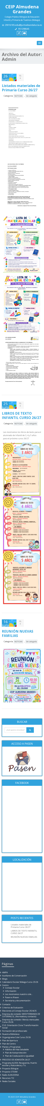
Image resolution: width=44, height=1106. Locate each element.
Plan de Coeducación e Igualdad (19, 1056)
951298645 (23, 28)
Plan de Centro (9, 1043)
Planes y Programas (11, 1047)
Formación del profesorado (14, 1031)
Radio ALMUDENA (10, 1075)
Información (10, 991)
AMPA (5, 972)
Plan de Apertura (10, 1040)
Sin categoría (31, 96)
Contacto (6, 1004)
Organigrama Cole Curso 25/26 (16, 1037)
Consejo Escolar (12, 988)
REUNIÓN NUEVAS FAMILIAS (17, 633)
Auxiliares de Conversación (14, 975)
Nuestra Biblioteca (10, 1034)
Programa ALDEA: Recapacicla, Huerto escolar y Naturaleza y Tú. (19, 1064)
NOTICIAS (18, 96)
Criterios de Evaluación (12, 1007)
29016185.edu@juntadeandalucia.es (23, 24)
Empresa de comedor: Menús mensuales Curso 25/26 (20, 1020)
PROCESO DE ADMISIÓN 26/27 (16, 1059)
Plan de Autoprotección (15, 1052)
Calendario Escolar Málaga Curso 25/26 (20, 982)
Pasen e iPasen (12, 997)
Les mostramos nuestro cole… (19, 994)
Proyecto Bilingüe (10, 1068)
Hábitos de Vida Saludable (17, 1049)
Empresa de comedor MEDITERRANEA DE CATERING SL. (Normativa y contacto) (21, 1015)
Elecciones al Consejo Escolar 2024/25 (19, 1011)
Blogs (4, 979)
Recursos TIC (8, 1078)
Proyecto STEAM (9, 1071)
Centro (5, 985)
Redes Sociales (9, 1081)
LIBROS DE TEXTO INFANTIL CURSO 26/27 (21, 415)
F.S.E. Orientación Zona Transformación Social (20, 1026)
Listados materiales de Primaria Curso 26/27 (21, 87)
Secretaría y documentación (17, 1000)
